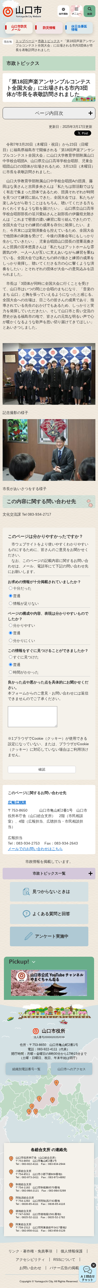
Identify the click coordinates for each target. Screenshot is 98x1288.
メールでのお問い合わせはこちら (35, 849)
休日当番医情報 (79, 28)
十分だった (22, 588)
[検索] (89, 11)
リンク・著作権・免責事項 (30, 1251)
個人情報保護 (72, 1251)
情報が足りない (26, 603)
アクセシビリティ (30, 1259)
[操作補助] (63, 11)
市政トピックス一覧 (49, 873)
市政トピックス (49, 41)
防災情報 (49, 28)
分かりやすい (24, 625)
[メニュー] (76, 11)
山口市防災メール (19, 28)
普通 (16, 596)
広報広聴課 (17, 802)
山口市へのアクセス (71, 1069)
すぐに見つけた (26, 657)
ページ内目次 (49, 113)
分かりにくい (24, 641)
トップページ (25, 41)
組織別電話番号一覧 (26, 1069)
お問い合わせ (30, 1268)
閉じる (93, 1265)
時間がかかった (26, 672)
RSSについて (64, 1259)
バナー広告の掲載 (64, 1268)
